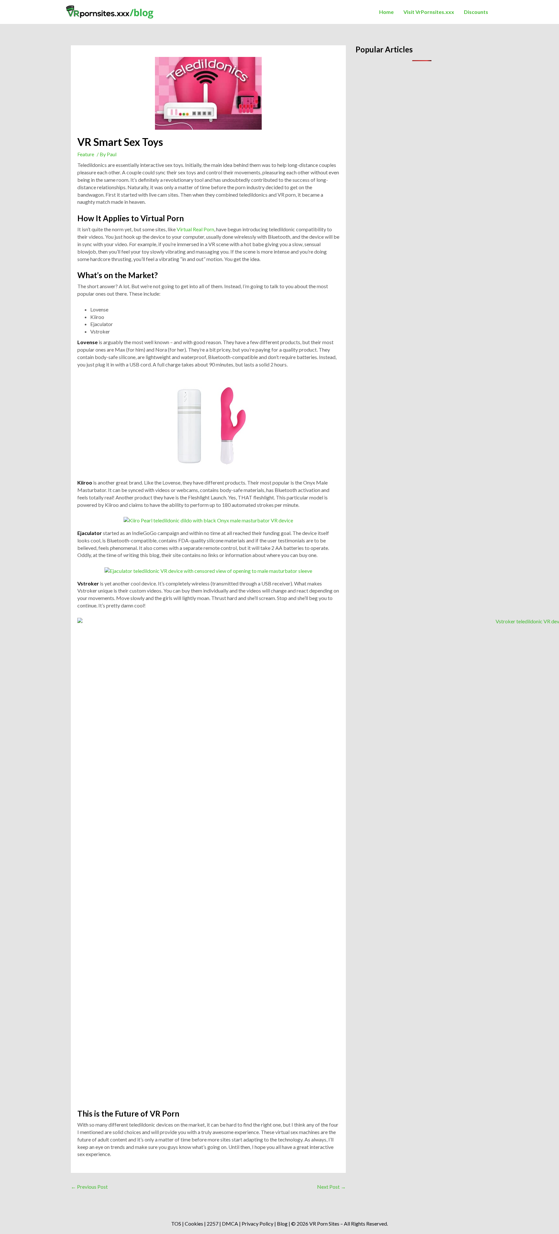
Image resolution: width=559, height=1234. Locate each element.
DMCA (230, 1223)
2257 (212, 1223)
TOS (176, 1223)
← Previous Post (89, 1187)
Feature (85, 154)
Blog (282, 1223)
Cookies (194, 1223)
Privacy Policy (257, 1223)
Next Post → (331, 1187)
